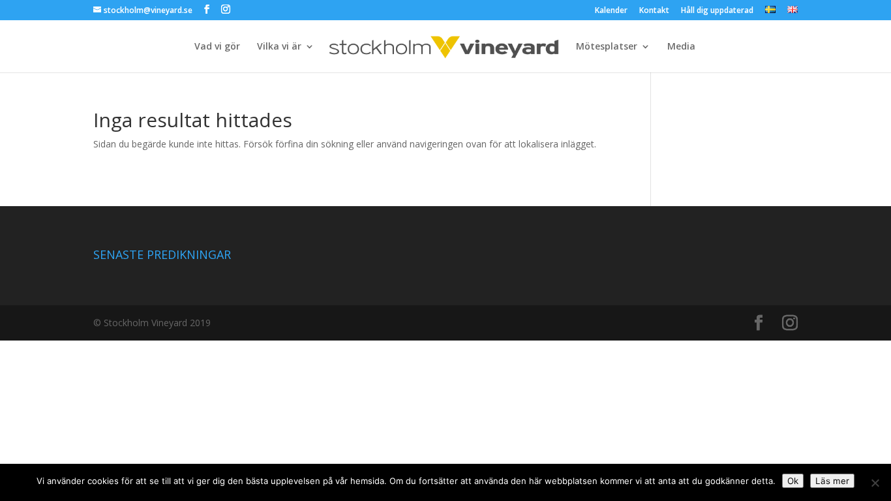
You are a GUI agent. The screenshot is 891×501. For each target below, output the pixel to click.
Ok (792, 481)
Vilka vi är (279, 47)
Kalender (611, 11)
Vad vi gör (217, 47)
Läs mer (832, 481)
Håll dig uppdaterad (717, 11)
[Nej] (874, 482)
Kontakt (654, 11)
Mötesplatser (606, 47)
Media (681, 47)
